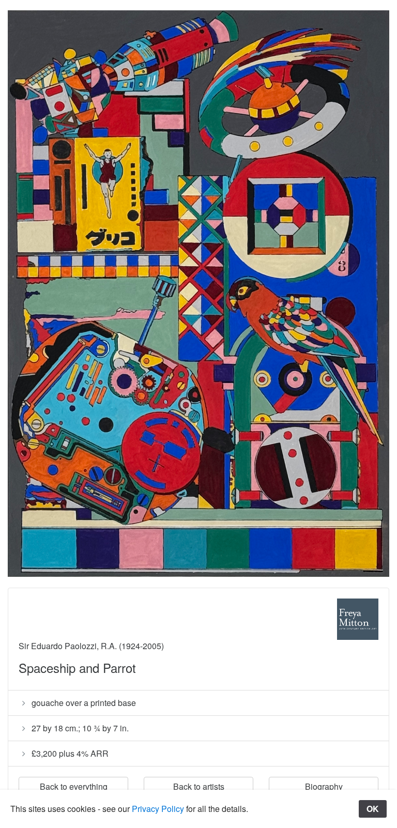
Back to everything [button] (74, 786)
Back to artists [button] (198, 786)
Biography (324, 786)
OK (373, 809)
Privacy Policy (158, 809)
